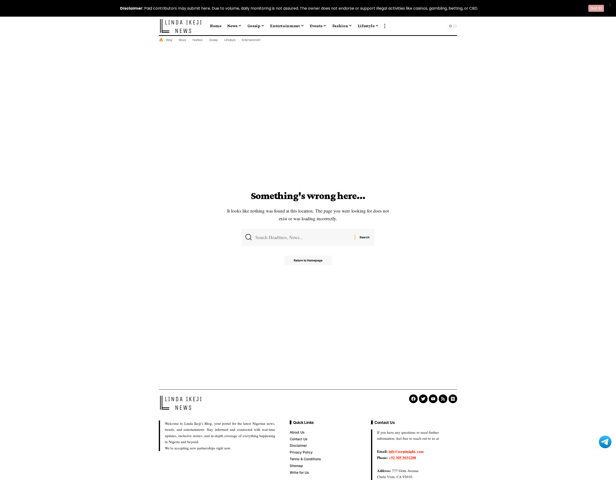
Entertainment (251, 40)
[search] (441, 26)
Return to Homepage (308, 260)
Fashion (197, 40)
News (182, 40)
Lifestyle (230, 40)
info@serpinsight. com (406, 451)
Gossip (213, 40)
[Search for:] (303, 237)
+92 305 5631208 (402, 457)
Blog (169, 40)
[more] (384, 26)
